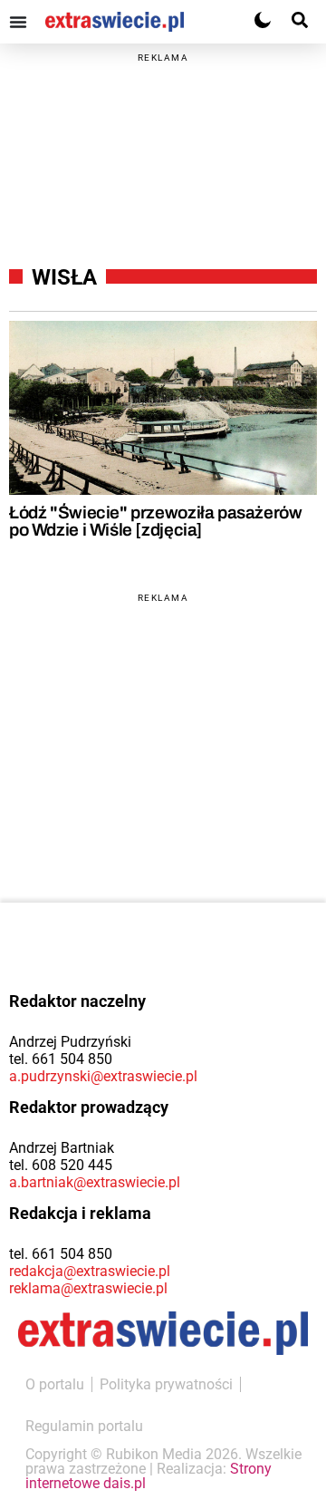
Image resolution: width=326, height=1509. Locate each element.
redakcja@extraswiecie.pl (89, 1271)
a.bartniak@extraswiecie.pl (94, 1182)
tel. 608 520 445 (60, 1165)
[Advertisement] (163, 153)
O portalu (54, 1384)
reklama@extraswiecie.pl (88, 1288)
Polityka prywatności (166, 1384)
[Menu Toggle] (18, 22)
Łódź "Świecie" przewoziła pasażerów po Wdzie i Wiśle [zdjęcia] (155, 521)
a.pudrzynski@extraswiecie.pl (103, 1076)
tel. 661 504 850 (60, 1059)
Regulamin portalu (84, 1426)
